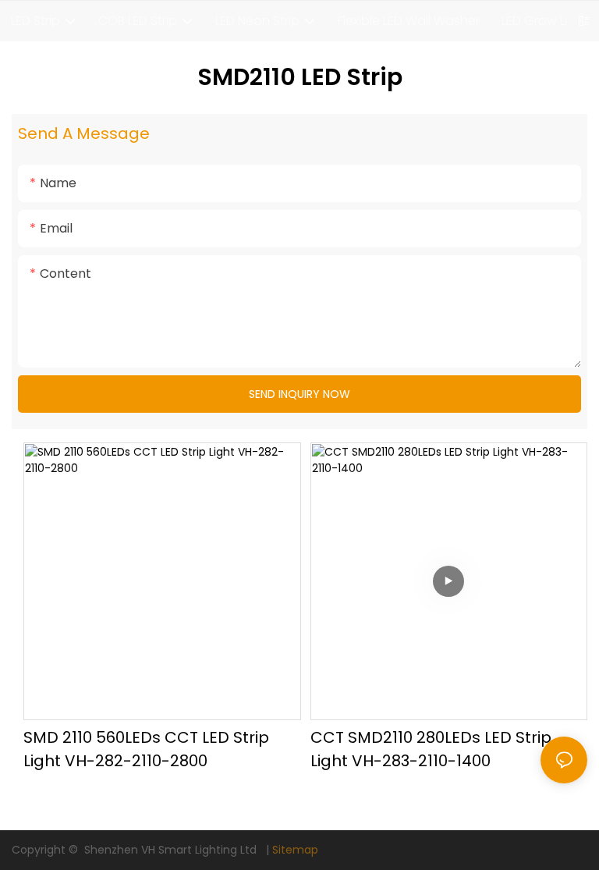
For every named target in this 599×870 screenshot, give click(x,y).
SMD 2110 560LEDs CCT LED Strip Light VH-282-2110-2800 (146, 749)
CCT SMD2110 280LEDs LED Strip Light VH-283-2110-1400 (430, 749)
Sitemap (295, 850)
